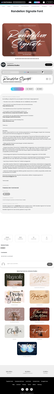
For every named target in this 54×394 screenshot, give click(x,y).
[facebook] (22, 389)
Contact (49, 64)
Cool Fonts (28, 381)
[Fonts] (7, 2)
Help (13, 384)
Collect (31, 88)
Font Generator (25, 6)
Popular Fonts (9, 381)
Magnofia (14, 287)
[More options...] (50, 79)
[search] (19, 2)
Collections (16, 6)
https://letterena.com (8, 106)
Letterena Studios (13, 65)
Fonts (3, 6)
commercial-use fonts (28, 373)
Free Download (18, 88)
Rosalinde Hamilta (14, 322)
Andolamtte (39, 304)
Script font (17, 206)
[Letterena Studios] (4, 64)
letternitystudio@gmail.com (10, 176)
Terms (29, 384)
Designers (44, 6)
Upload (37, 2)
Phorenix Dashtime (39, 322)
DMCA (34, 384)
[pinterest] (31, 389)
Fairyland (39, 339)
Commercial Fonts (19, 381)
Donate (7, 194)
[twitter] (27, 389)
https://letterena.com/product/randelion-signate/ (15, 112)
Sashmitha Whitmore (39, 287)
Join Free (50, 2)
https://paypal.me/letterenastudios (11, 117)
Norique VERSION (27, 356)
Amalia (14, 339)
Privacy (24, 384)
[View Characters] (47, 79)
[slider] (28, 72)
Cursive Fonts (36, 381)
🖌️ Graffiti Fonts (35, 6)
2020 (7, 237)
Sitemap (39, 384)
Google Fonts (44, 381)
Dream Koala (14, 304)
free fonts (9, 373)
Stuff (51, 6)
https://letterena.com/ (8, 121)
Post (50, 264)
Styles (8, 6)
